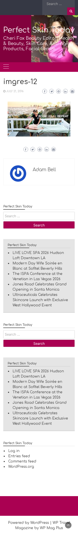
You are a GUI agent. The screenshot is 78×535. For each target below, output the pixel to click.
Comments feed (22, 461)
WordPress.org (21, 467)
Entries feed (19, 456)
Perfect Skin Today (39, 30)
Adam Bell (44, 169)
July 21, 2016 (15, 91)
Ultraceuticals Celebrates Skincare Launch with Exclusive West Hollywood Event (40, 300)
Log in (14, 451)
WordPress (39, 523)
